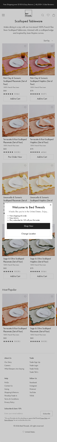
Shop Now (28, 226)
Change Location (28, 233)
